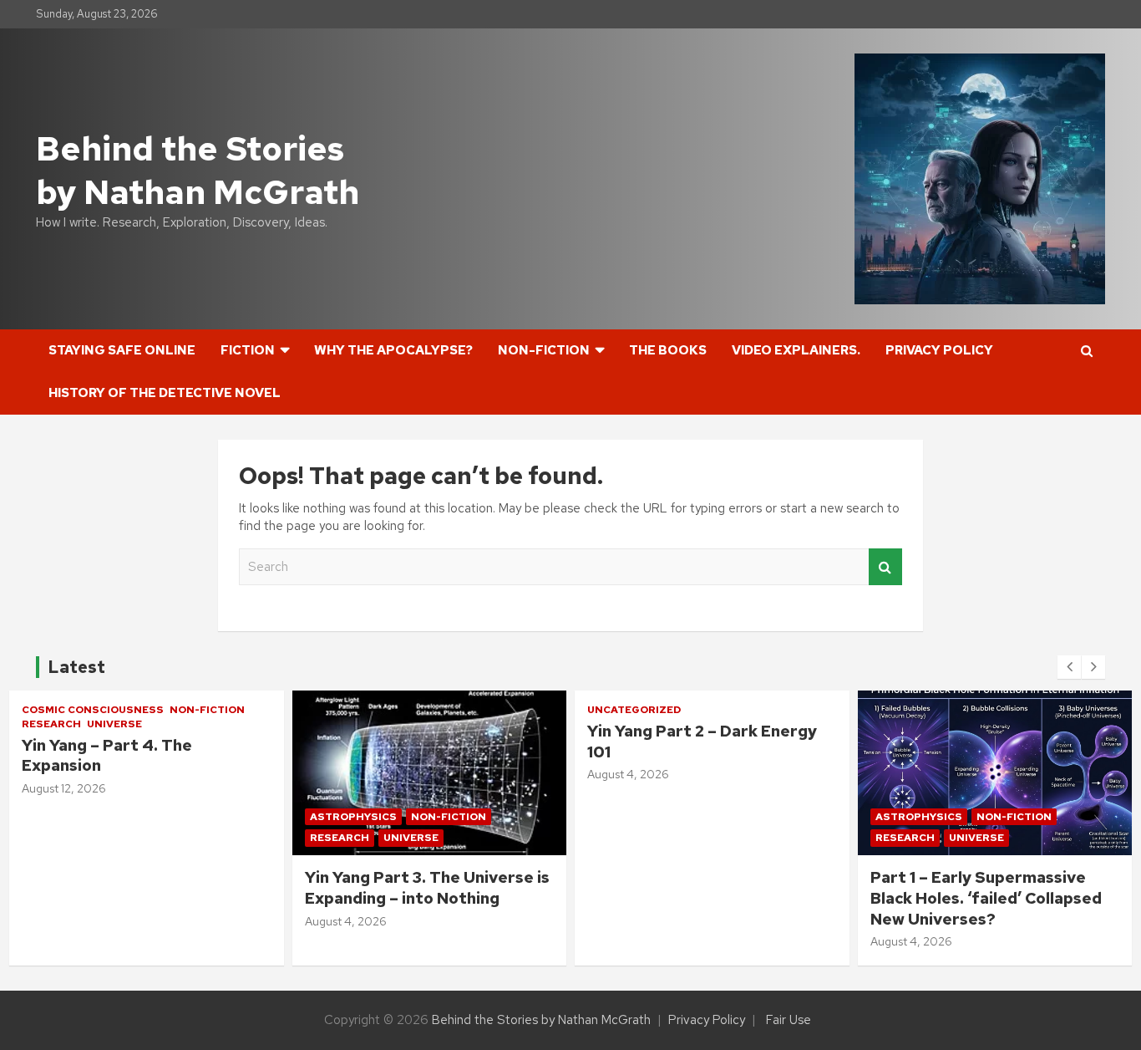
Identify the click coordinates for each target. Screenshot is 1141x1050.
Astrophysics (353, 816)
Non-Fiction (544, 350)
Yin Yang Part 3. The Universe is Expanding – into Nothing (427, 888)
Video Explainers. (796, 350)
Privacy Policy (939, 350)
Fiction (248, 350)
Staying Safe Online (121, 350)
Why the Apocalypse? (393, 350)
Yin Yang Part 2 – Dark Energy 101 (702, 741)
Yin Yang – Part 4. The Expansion (107, 756)
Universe (114, 724)
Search (885, 567)
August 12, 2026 (64, 788)
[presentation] (1069, 667)
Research (51, 724)
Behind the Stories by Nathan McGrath (197, 170)
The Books (668, 350)
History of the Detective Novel (164, 393)
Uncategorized (634, 709)
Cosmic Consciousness (93, 709)
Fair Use (788, 1020)
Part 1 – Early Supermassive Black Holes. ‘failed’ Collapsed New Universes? (986, 898)
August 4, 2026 (346, 921)
